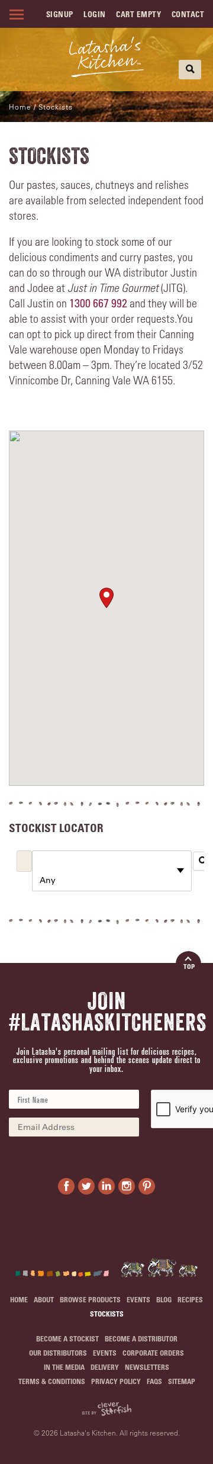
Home (20, 106)
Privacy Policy (116, 1381)
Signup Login (76, 14)
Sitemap (181, 1381)
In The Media (64, 1367)
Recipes (190, 1299)
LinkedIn (106, 1186)
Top (189, 966)
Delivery (105, 1367)
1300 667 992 (98, 303)
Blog (164, 1299)
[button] (106, 598)
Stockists (107, 1313)
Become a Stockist (67, 1338)
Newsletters (147, 1367)
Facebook (66, 1186)
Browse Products (90, 1299)
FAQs (154, 1381)
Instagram (126, 1186)
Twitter (86, 1186)
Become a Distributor (141, 1338)
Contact (188, 14)
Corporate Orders (153, 1352)
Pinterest (146, 1186)
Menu (15, 14)
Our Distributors (58, 1352)
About (44, 1299)
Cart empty (138, 14)
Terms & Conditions (51, 1381)
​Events (138, 1299)
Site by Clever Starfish (106, 1409)
